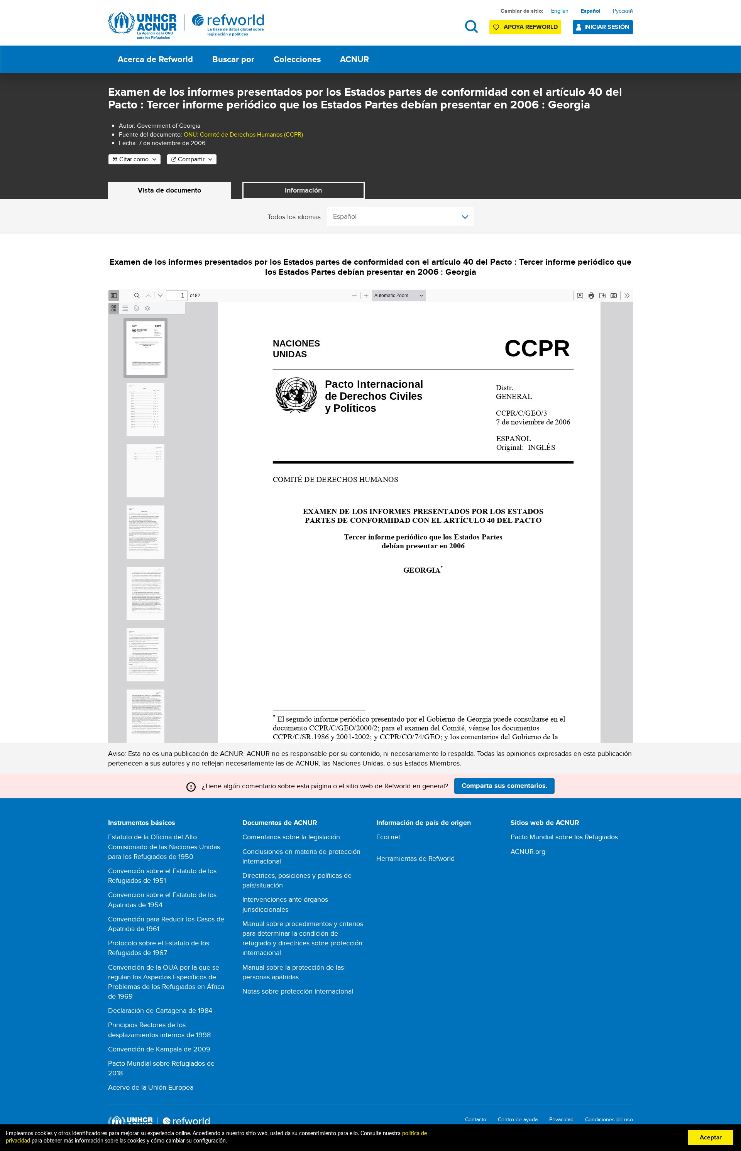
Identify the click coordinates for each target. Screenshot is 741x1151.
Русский (623, 11)
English (559, 11)
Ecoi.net (388, 837)
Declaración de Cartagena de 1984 (160, 1010)
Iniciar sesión (606, 26)
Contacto (475, 1119)
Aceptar (711, 1137)
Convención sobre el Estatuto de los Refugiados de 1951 (162, 875)
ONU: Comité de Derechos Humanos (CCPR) (243, 134)
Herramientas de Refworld (415, 858)
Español (591, 11)
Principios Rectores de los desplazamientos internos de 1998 (159, 1029)
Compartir (191, 159)
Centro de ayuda (518, 1119)
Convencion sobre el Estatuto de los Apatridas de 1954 (162, 899)
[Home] (186, 25)
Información (303, 190)
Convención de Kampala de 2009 (159, 1049)
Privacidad (561, 1119)
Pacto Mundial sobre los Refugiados (564, 837)
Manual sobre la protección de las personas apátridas (293, 972)
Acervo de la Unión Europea (150, 1087)
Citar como (134, 159)
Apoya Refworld (531, 26)
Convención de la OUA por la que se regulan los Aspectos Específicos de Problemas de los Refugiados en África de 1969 (166, 981)
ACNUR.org (528, 851)
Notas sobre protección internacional (297, 991)
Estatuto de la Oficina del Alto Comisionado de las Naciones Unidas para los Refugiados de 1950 (164, 846)
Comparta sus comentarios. (505, 786)
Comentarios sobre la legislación (291, 837)
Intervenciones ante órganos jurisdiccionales (285, 904)
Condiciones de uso (609, 1119)
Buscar (471, 26)
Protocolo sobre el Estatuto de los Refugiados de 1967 (158, 947)
